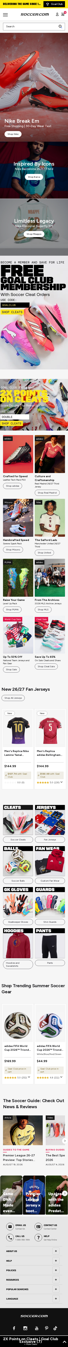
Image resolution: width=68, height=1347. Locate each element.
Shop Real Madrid (47, 492)
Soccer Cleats (18, 839)
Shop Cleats (34, 312)
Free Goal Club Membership (21, 4)
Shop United (44, 552)
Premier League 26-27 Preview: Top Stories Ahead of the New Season (22, 1158)
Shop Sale (11, 669)
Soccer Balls (18, 880)
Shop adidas (12, 486)
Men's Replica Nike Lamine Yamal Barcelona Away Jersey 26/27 (16, 753)
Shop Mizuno (13, 549)
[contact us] (34, 1318)
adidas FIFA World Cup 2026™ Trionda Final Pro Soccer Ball (17, 1048)
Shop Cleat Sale (46, 666)
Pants (50, 963)
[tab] (34, 1251)
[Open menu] (6, 16)
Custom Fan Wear (50, 880)
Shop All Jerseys (13, 698)
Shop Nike (13, 134)
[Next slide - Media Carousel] (65, 1193)
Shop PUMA (12, 609)
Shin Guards (49, 922)
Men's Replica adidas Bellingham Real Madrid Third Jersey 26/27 (48, 753)
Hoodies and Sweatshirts (12, 964)
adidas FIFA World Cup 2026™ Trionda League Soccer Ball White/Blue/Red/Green (50, 1048)
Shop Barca (34, 177)
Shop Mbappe (34, 234)
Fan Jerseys (50, 839)
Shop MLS (43, 609)
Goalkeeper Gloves (18, 922)
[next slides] (65, 1141)
